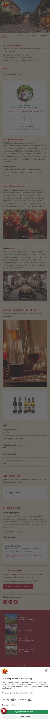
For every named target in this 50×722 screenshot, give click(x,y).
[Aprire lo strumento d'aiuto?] (4, 710)
